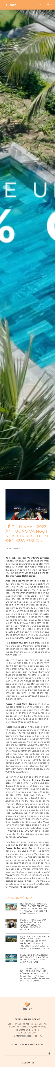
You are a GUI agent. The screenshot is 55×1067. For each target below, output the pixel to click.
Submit (44, 1050)
